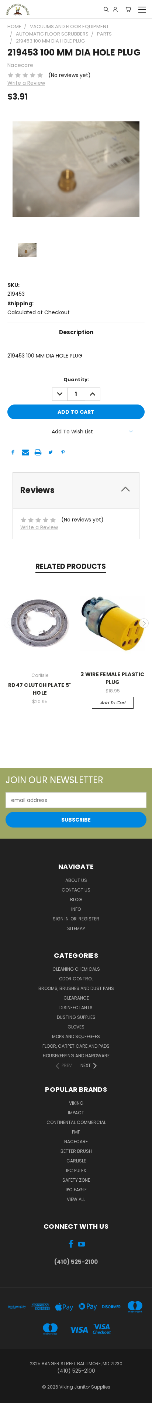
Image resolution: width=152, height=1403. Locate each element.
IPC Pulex (76, 1170)
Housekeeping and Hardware (76, 1056)
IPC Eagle (76, 1189)
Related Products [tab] (70, 566)
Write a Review (26, 83)
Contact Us (76, 890)
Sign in (61, 919)
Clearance (76, 998)
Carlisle (76, 1161)
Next (144, 623)
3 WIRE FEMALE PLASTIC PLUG (112, 678)
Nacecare (76, 1141)
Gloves (76, 1027)
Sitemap (76, 928)
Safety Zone (76, 1180)
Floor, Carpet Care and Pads (76, 1046)
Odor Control (76, 979)
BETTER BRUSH (76, 1151)
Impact (76, 1113)
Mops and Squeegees (76, 1036)
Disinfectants (76, 1007)
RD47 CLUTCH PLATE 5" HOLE (40, 689)
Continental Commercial (76, 1122)
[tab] (76, 490)
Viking (76, 1103)
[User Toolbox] (115, 9)
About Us (76, 880)
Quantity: (76, 379)
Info (76, 909)
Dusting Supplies (76, 1017)
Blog (76, 899)
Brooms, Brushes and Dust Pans (76, 988)
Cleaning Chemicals (76, 969)
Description (76, 332)
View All (76, 1199)
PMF (76, 1132)
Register (89, 919)
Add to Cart (112, 702)
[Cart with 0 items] (128, 9)
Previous (8, 623)
